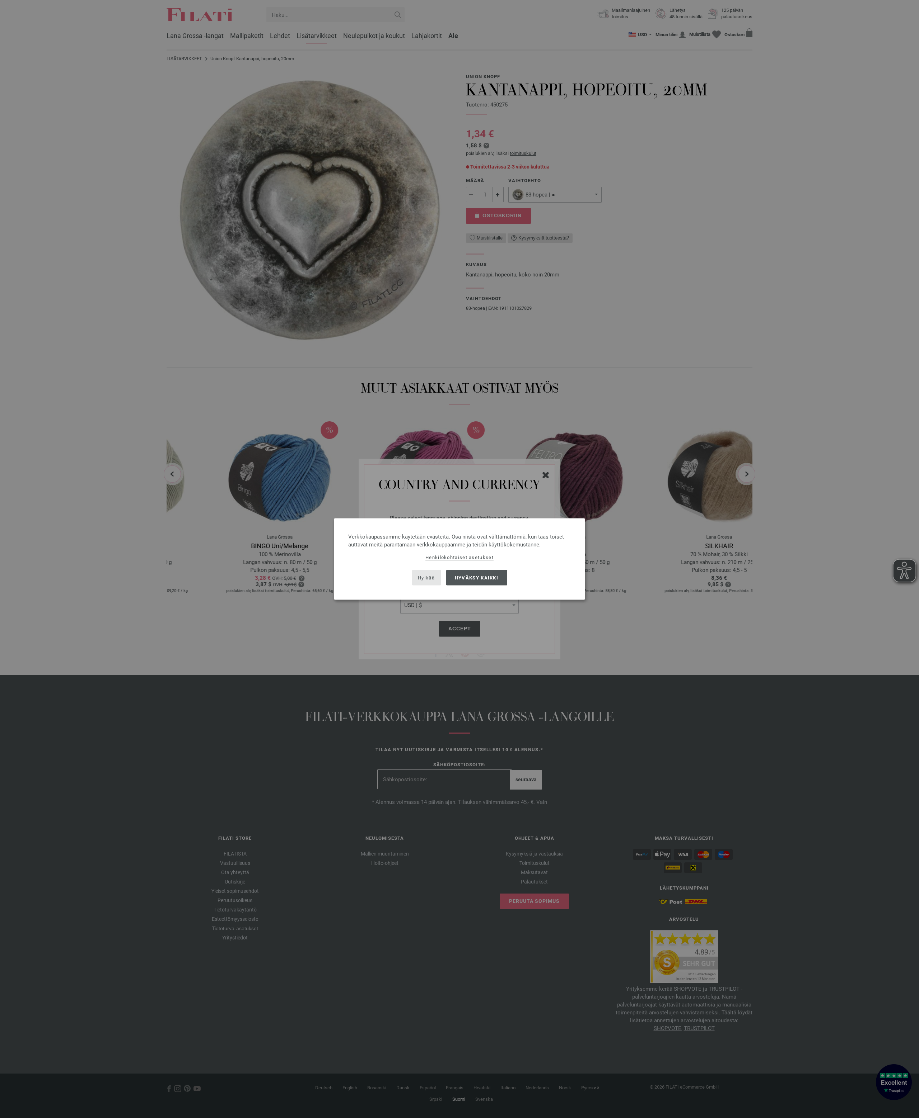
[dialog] (459, 559)
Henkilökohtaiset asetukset (459, 557)
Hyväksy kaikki (476, 577)
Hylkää (426, 577)
